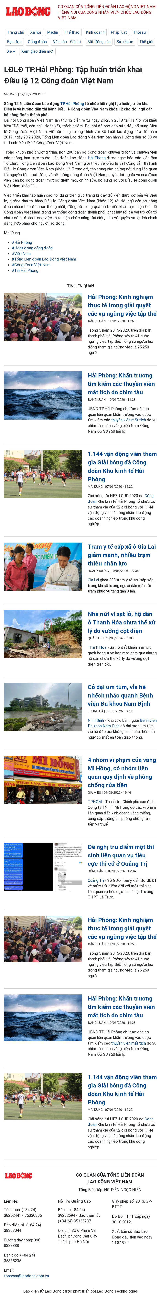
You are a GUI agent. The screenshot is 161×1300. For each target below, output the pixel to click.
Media (52, 32)
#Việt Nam (21, 253)
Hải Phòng (97, 158)
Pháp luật (119, 32)
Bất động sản (98, 41)
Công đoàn (37, 41)
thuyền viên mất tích (128, 420)
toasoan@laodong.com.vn (26, 1276)
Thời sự (139, 32)
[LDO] (43, 318)
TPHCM (95, 801)
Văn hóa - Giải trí (67, 41)
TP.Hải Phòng (72, 103)
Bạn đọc (14, 41)
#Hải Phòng (22, 242)
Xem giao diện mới (37, 51)
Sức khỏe (125, 41)
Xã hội (35, 32)
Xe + (11, 51)
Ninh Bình (96, 720)
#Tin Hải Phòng (25, 270)
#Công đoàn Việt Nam (31, 264)
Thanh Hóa (97, 647)
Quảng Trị (96, 880)
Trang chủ (15, 32)
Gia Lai (93, 580)
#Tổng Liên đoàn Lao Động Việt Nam (44, 259)
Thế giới (146, 41)
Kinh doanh (95, 32)
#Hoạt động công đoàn (32, 248)
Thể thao (72, 32)
